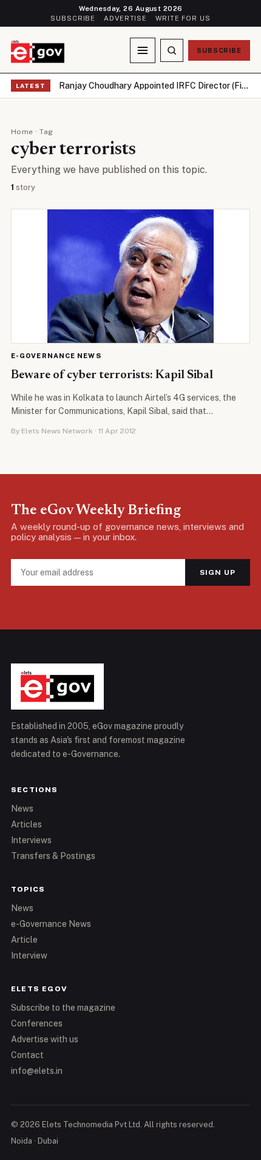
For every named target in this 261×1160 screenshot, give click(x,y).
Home (22, 131)
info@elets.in (37, 1071)
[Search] (171, 50)
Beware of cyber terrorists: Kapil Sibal (112, 375)
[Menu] (142, 50)
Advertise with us (44, 1039)
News (22, 808)
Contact (27, 1055)
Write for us (183, 18)
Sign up (218, 572)
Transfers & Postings (53, 856)
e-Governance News (56, 355)
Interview (29, 955)
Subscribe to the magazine (63, 1007)
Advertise (125, 18)
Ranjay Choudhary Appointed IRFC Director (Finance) (154, 85)
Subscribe (72, 18)
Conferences (37, 1023)
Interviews (31, 840)
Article (24, 940)
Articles (26, 824)
